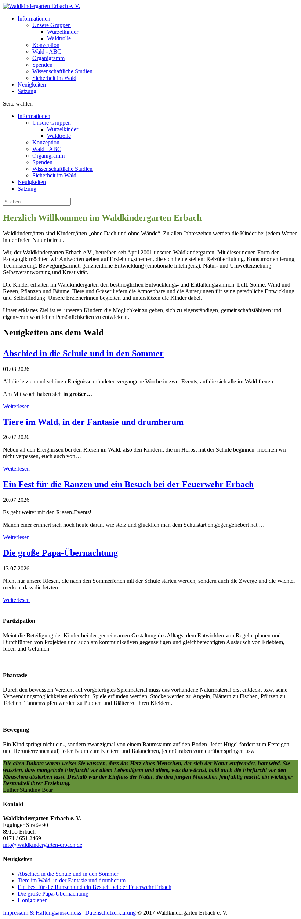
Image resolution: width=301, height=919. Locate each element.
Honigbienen (33, 900)
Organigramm (48, 58)
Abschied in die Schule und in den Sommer (68, 874)
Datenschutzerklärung (110, 912)
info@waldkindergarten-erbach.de (42, 845)
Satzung (27, 91)
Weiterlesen (16, 406)
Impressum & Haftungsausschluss (42, 912)
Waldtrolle (59, 38)
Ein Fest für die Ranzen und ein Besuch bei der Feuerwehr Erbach (94, 887)
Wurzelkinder (62, 32)
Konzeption (45, 45)
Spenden (42, 65)
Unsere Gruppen (51, 25)
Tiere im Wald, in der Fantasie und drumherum (72, 880)
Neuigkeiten (32, 84)
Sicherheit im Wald (54, 78)
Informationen (34, 18)
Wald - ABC (46, 51)
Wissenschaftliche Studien (62, 71)
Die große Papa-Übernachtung (53, 893)
